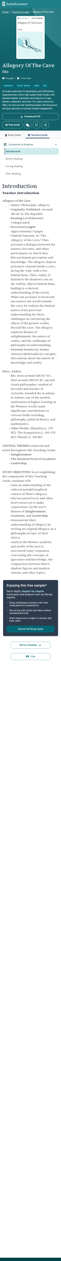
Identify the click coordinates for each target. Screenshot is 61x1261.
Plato (5, 71)
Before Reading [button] (28, 645)
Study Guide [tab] (14, 135)
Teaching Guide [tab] (39, 135)
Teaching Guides (21, 12)
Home (5, 12)
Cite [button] (33, 656)
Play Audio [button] (14, 124)
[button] (27, 124)
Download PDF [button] (32, 116)
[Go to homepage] (15, 4)
